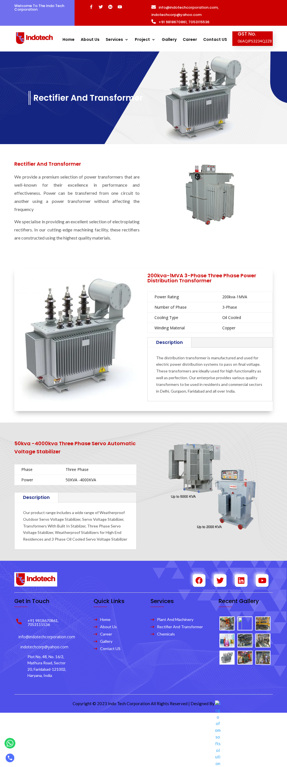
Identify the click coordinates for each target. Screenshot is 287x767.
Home (69, 39)
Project (142, 39)
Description (169, 342)
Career (190, 39)
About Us (90, 39)
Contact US (215, 39)
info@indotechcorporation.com (188, 7)
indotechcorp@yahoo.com (176, 14)
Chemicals (166, 634)
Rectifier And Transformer (180, 626)
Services (114, 39)
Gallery (169, 39)
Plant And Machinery (175, 619)
